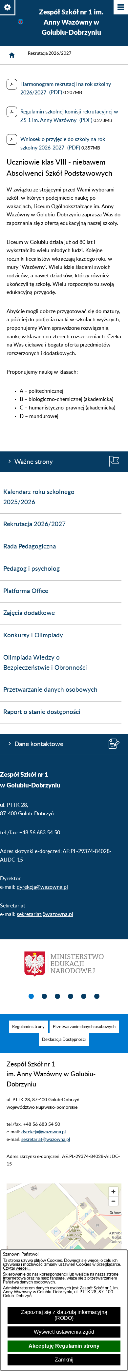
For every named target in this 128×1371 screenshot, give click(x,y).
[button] (31, 996)
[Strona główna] (12, 55)
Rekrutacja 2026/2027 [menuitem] (34, 524)
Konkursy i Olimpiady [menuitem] (33, 635)
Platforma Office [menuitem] (25, 591)
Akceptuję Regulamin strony (64, 1346)
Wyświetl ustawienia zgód (64, 1332)
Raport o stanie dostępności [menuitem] (41, 712)
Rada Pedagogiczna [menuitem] (29, 547)
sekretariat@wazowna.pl (45, 914)
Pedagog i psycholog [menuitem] (31, 569)
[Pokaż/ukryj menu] (120, 7)
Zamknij (64, 1359)
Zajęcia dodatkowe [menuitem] (29, 613)
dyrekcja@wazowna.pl (42, 887)
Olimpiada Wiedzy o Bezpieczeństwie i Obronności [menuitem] (45, 663)
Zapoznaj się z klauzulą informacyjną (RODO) (64, 1315)
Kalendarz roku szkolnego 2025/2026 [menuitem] (39, 497)
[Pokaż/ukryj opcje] (7, 7)
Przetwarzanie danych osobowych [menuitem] (50, 690)
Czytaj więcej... (17, 1268)
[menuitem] (28, 1027)
